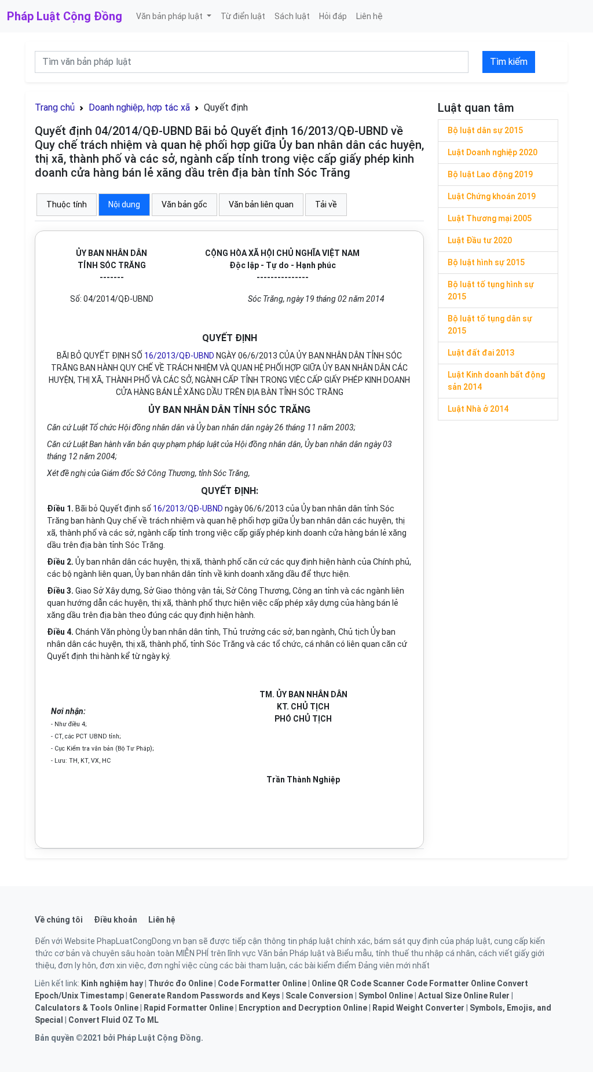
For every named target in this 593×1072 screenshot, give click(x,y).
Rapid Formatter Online (188, 1007)
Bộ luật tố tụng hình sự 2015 (491, 290)
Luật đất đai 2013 (481, 352)
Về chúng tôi (59, 919)
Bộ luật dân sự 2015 (485, 130)
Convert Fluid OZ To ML (113, 1020)
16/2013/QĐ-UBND (179, 355)
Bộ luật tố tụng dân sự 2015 (490, 324)
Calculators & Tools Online (86, 1007)
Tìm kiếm (509, 61)
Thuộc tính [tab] (66, 204)
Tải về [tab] (326, 204)
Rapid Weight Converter (418, 1007)
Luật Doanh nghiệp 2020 (492, 152)
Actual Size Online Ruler (464, 995)
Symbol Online (385, 995)
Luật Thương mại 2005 (490, 218)
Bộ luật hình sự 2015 (486, 262)
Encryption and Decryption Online (303, 1007)
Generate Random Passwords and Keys (204, 995)
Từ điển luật (243, 16)
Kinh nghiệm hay (112, 983)
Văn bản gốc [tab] (184, 204)
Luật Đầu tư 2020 (480, 240)
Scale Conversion (319, 995)
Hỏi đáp (333, 16)
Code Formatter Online (262, 983)
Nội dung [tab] (124, 204)
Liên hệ (369, 16)
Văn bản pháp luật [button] (170, 16)
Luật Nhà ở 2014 (478, 409)
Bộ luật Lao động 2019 (490, 174)
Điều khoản (115, 919)
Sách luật (292, 16)
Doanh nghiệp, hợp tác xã (139, 107)
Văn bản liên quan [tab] (261, 204)
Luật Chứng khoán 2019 (492, 196)
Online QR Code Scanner (358, 983)
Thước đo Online (180, 983)
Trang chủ (55, 107)
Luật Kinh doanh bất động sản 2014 (496, 381)
